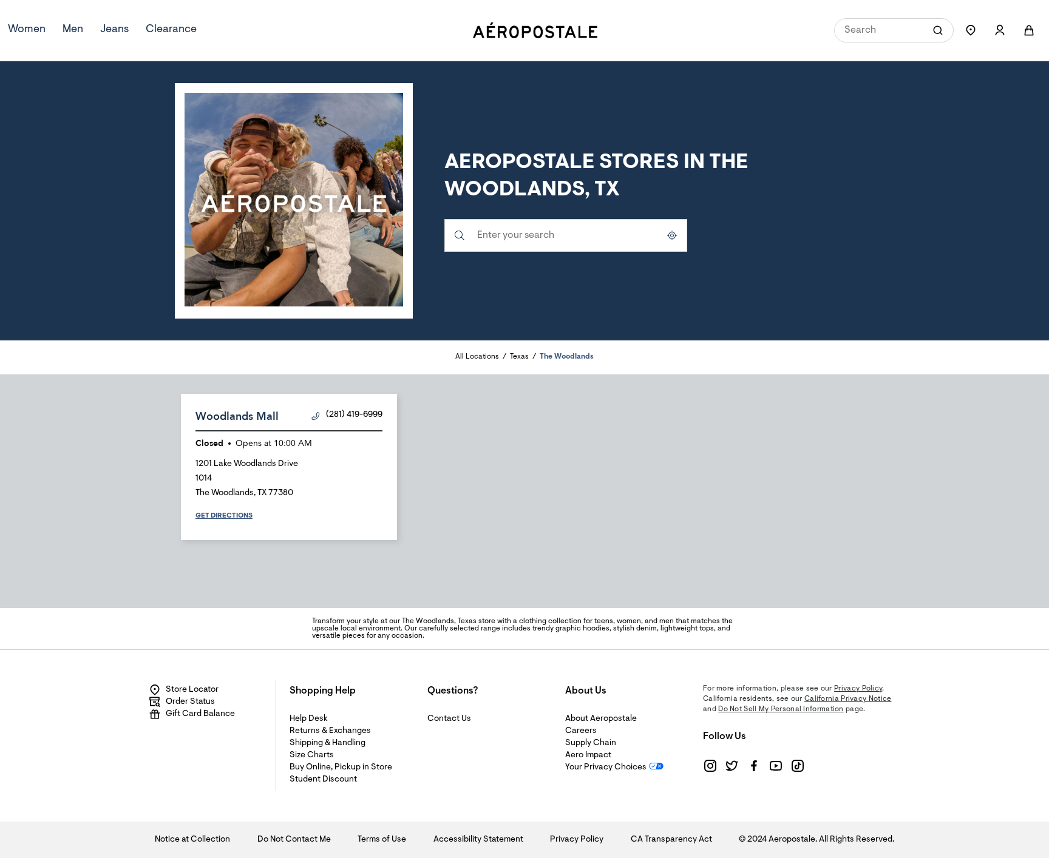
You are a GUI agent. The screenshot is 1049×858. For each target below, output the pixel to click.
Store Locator (192, 690)
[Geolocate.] (672, 235)
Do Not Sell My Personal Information (781, 709)
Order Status (190, 702)
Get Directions (224, 515)
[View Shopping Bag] (1029, 30)
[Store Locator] (971, 30)
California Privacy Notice (848, 699)
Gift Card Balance (200, 714)
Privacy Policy (858, 688)
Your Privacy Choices (606, 767)
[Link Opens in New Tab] (710, 765)
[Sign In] (1000, 30)
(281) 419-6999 (354, 415)
